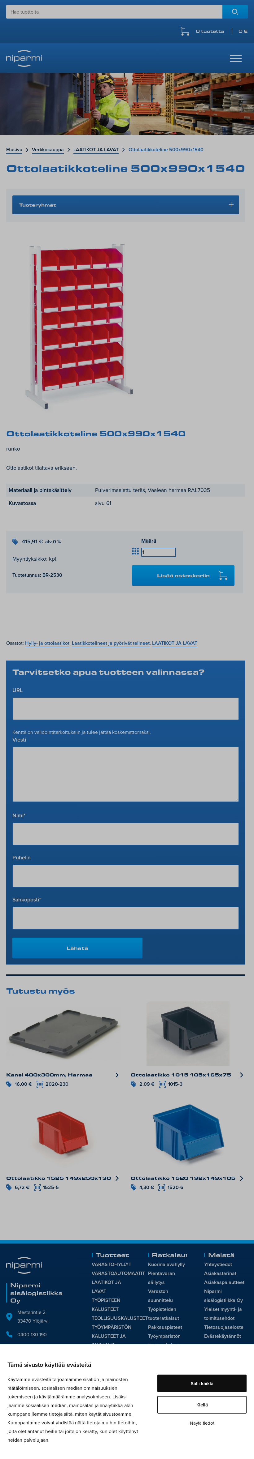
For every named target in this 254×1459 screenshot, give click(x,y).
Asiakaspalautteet (224, 1282)
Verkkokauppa (48, 149)
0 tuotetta (222, 31)
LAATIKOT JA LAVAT (96, 149)
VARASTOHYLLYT (111, 1264)
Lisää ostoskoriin (183, 575)
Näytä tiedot (202, 1423)
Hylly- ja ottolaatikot (47, 643)
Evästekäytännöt (222, 1336)
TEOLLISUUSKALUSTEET (120, 1318)
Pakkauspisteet (165, 1327)
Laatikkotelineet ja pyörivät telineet (111, 643)
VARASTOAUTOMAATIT (118, 1273)
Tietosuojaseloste (223, 1327)
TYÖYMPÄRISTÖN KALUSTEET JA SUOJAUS (112, 1336)
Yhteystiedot (218, 1264)
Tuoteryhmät (37, 205)
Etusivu (14, 149)
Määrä (148, 541)
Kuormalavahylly (166, 1264)
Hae (235, 12)
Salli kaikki (202, 1383)
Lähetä (77, 948)
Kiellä (202, 1404)
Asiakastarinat (220, 1273)
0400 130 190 (32, 1334)
